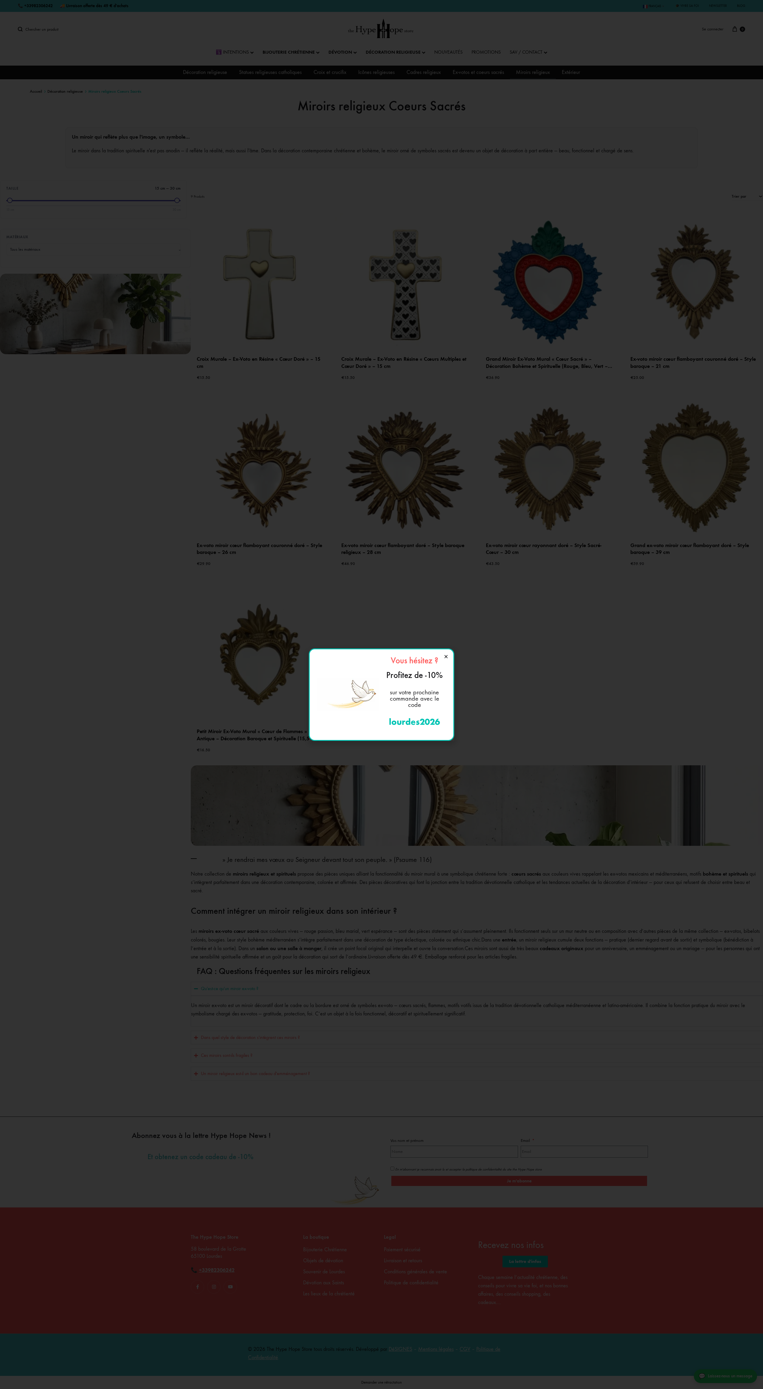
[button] (446, 656)
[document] (381, 694)
